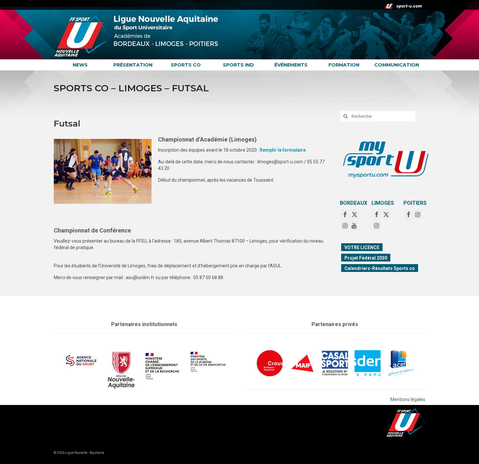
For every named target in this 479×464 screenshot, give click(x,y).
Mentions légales (407, 399)
